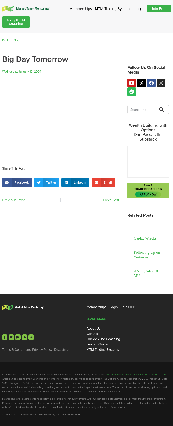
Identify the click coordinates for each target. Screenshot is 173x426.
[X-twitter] (141, 83)
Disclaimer (62, 349)
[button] (17, 182)
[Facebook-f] (4, 337)
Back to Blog (11, 40)
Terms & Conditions (16, 349)
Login (139, 8)
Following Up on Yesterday (147, 254)
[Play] (17, 337)
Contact (92, 333)
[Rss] (24, 337)
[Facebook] (151, 83)
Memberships (80, 8)
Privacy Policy (42, 349)
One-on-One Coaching (103, 339)
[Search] (160, 109)
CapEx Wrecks (145, 238)
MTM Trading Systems (113, 8)
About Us (93, 328)
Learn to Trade (97, 344)
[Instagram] (161, 83)
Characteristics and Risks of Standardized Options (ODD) (135, 374)
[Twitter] (11, 337)
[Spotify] (131, 91)
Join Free (159, 8)
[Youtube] (131, 83)
